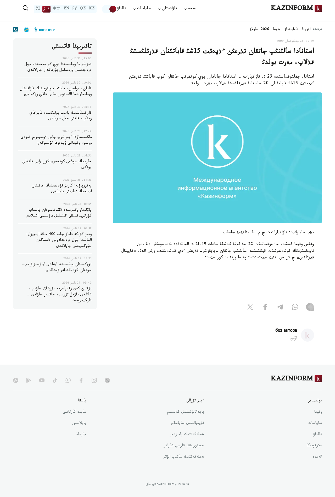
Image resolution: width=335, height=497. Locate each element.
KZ (92, 9)
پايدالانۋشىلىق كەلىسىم (185, 412)
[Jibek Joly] (43, 29)
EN (66, 9)
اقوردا (306, 29)
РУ (74, 9)
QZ (83, 9)
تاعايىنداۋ (291, 29)
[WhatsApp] (295, 308)
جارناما (80, 435)
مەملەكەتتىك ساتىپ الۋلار (183, 457)
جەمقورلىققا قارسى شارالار (184, 446)
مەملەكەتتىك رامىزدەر (187, 435)
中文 (56, 9)
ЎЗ (38, 9)
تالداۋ (121, 9)
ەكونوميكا (314, 446)
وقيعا (277, 29)
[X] (250, 308)
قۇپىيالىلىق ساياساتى (187, 423)
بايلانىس (79, 423)
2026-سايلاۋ (259, 29)
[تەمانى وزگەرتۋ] (109, 9)
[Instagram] (310, 308)
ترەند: (317, 29)
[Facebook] (265, 308)
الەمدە (317, 457)
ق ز (46, 9)
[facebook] (81, 380)
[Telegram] (280, 308)
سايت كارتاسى (74, 412)
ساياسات (315, 423)
